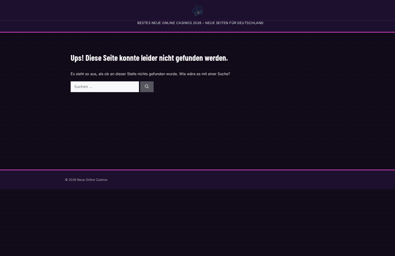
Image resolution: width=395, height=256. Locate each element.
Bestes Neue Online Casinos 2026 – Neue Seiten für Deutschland (200, 23)
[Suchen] (147, 86)
